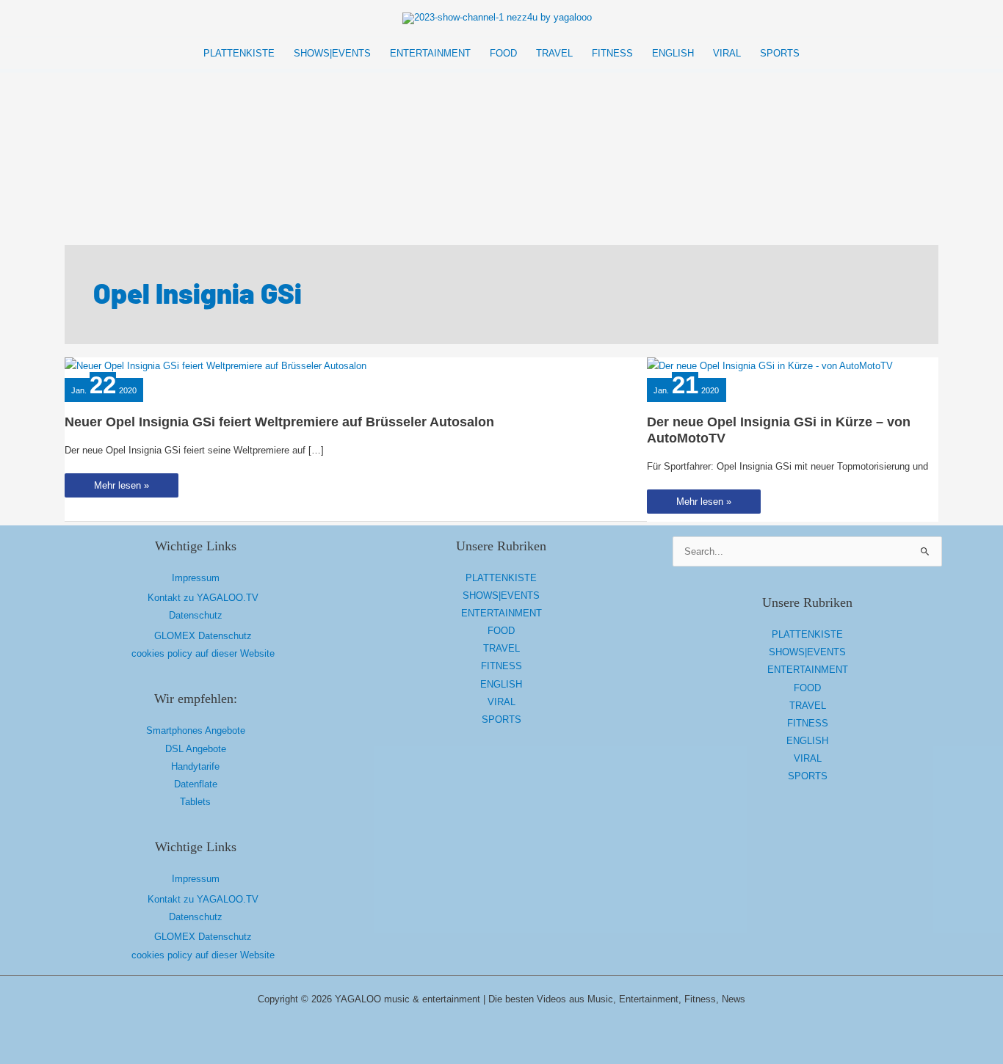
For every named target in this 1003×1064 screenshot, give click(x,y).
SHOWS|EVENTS (501, 595)
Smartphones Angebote (195, 730)
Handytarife (195, 766)
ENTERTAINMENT (501, 613)
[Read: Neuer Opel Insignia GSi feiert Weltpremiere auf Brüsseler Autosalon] (215, 365)
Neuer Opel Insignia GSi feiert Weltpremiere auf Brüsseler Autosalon (279, 422)
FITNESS (501, 665)
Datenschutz (195, 615)
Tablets (195, 801)
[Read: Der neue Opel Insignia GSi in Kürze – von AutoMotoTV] (770, 365)
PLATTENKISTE (501, 577)
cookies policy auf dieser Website (203, 653)
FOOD (501, 630)
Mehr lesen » (121, 488)
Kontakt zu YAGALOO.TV (203, 597)
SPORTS (501, 719)
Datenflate (195, 784)
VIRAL (501, 701)
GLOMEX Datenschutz (203, 635)
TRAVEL (501, 648)
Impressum (196, 577)
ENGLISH (501, 684)
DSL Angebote (195, 748)
